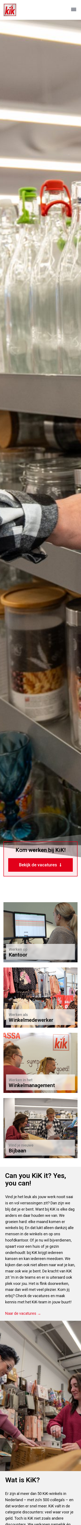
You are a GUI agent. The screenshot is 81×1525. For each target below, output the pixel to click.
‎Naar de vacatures (26, 952)
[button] (74, 10)
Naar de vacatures (26, 1017)
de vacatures (38, 1295)
